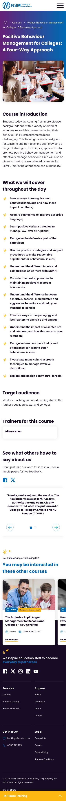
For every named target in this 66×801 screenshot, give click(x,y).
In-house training (11, 701)
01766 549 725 (14, 745)
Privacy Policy (41, 752)
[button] (31, 527)
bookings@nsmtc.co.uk (18, 738)
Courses (17, 23)
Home (38, 694)
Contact (39, 715)
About (38, 708)
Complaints (40, 738)
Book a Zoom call (11, 708)
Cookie (38, 745)
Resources (40, 701)
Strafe (13, 790)
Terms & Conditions (44, 759)
